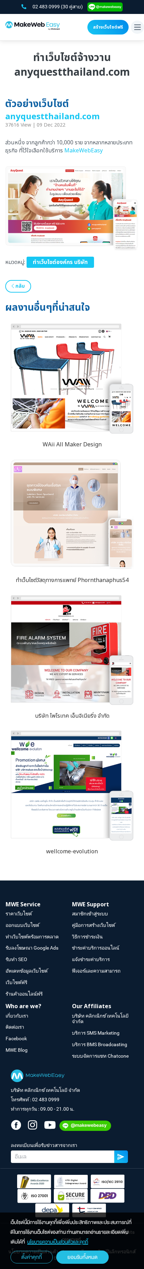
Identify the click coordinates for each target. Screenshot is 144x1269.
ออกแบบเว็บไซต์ (22, 925)
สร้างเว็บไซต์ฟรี (108, 27)
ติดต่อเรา (15, 1027)
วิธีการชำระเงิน (87, 936)
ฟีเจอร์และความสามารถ (96, 971)
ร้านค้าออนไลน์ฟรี (24, 994)
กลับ (19, 286)
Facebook (16, 1038)
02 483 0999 (47, 6)
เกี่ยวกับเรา (17, 1016)
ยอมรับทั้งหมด (82, 1257)
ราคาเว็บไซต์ (19, 913)
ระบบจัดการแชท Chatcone (100, 1056)
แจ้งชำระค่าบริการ (91, 959)
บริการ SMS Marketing (96, 1033)
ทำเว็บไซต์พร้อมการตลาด (32, 936)
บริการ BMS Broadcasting (99, 1044)
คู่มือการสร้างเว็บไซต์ (93, 925)
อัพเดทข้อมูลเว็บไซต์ (27, 971)
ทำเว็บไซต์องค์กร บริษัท (60, 262)
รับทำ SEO (16, 959)
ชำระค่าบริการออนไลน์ (95, 948)
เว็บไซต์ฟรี (16, 982)
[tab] (39, 904)
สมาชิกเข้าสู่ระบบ (90, 913)
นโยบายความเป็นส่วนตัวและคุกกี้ (57, 1242)
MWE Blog (17, 1050)
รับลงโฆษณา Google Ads (32, 948)
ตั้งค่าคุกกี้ (31, 1257)
